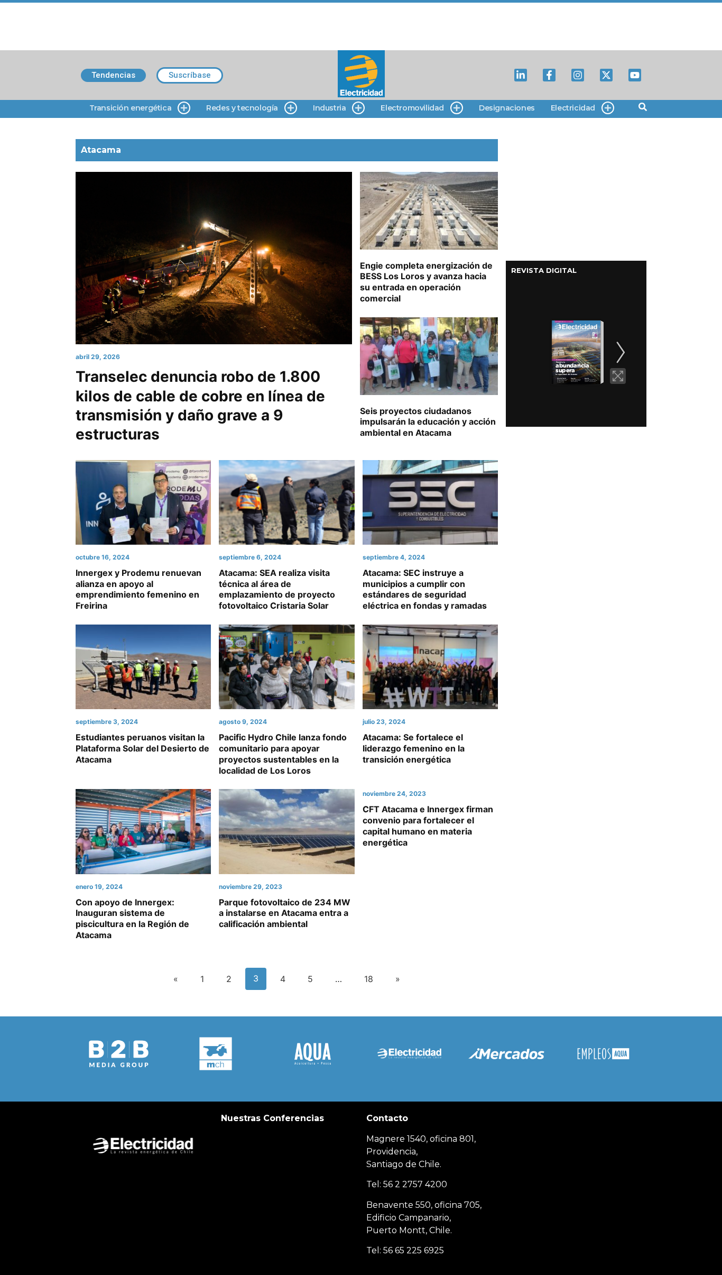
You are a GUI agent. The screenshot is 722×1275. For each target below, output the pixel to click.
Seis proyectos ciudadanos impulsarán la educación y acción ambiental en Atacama (428, 422)
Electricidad (573, 108)
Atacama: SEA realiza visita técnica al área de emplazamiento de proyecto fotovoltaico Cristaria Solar (277, 589)
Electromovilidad (412, 108)
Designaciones (507, 108)
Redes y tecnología (242, 108)
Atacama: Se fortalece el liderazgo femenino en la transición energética (414, 748)
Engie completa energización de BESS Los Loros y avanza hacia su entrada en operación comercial (426, 282)
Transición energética (130, 108)
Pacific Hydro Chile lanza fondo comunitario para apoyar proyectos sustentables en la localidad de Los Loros (283, 753)
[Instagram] (577, 75)
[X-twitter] (606, 75)
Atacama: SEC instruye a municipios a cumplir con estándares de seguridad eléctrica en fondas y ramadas (425, 589)
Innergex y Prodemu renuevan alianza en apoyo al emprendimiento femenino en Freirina (138, 589)
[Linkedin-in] (520, 75)
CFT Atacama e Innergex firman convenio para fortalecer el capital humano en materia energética (428, 825)
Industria (329, 108)
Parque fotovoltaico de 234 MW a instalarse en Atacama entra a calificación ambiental (284, 913)
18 (368, 979)
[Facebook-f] (549, 75)
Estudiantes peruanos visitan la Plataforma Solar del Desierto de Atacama (142, 748)
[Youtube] (634, 75)
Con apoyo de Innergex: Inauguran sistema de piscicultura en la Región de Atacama (132, 918)
